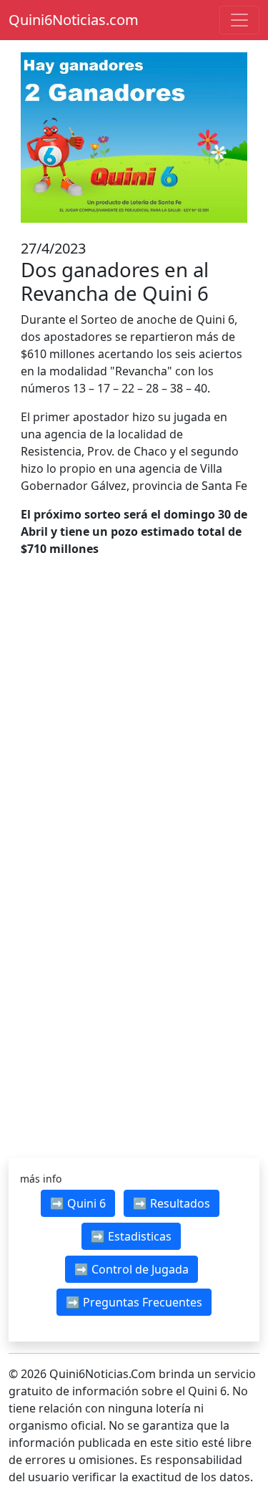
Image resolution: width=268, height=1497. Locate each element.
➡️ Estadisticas (131, 1236)
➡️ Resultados (171, 1203)
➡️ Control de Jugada (131, 1269)
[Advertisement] (134, 726)
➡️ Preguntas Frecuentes (134, 1302)
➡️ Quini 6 (78, 1203)
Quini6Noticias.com (74, 19)
